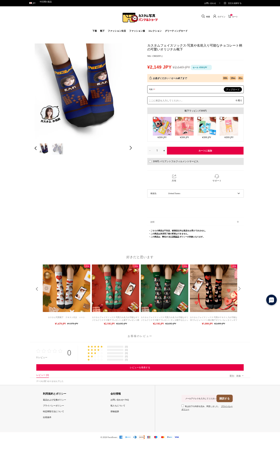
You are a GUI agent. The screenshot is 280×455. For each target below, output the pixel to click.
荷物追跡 (115, 411)
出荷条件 (47, 417)
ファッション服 (137, 30)
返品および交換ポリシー (54, 399)
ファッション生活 (117, 30)
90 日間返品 (174, 236)
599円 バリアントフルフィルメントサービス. (176, 161)
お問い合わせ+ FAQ (120, 399)
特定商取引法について (53, 411)
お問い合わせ (210, 3)
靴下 (102, 30)
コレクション (155, 30)
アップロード (233, 89)
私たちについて (118, 405)
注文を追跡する (235, 3)
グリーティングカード (176, 30)
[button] (42, 91)
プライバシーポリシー (53, 405)
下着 (94, 30)
